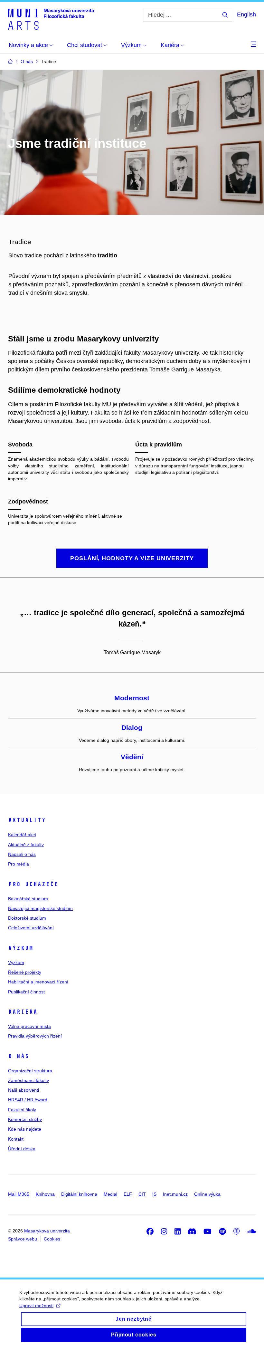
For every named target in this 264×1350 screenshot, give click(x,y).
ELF (128, 1194)
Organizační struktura (30, 1070)
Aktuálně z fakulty (26, 844)
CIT (142, 1194)
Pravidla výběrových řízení (35, 1036)
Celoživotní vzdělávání (31, 927)
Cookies (52, 1238)
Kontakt (16, 1139)
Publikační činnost (26, 991)
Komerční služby (25, 1119)
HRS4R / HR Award (27, 1099)
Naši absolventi (23, 1090)
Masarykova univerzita (47, 1230)
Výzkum (20, 948)
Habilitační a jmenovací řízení (38, 981)
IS (154, 1194)
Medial (110, 1194)
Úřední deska (21, 1148)
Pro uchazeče (33, 884)
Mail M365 (18, 1194)
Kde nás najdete (24, 1129)
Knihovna (45, 1194)
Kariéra (22, 1011)
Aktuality (27, 820)
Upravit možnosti (36, 1305)
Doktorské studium (27, 918)
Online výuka (207, 1194)
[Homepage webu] (51, 19)
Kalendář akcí (22, 834)
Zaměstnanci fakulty (28, 1080)
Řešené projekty (24, 972)
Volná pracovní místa (29, 1026)
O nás (18, 1056)
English (246, 14)
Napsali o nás (22, 854)
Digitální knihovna (79, 1194)
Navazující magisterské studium (40, 908)
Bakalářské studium (28, 898)
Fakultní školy (22, 1109)
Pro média (18, 863)
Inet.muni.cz (175, 1194)
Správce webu (22, 1238)
